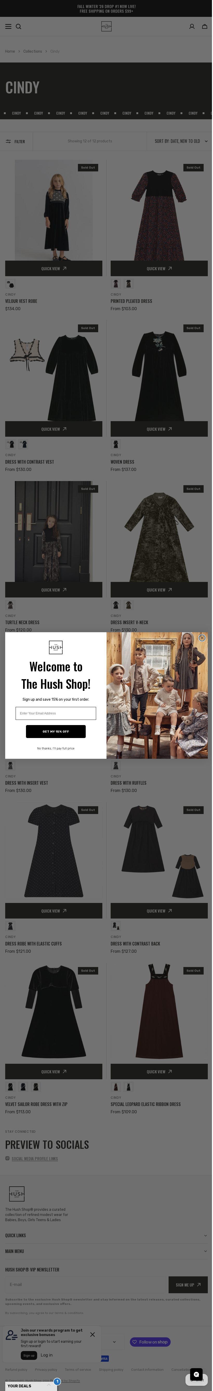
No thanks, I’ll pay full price (54, 748)
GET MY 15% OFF (54, 731)
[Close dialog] (200, 638)
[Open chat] (192, 1374)
